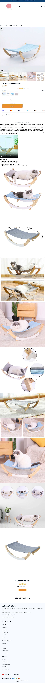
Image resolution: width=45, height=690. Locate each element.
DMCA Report (16, 674)
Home (1, 25)
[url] (32, 1)
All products (6, 25)
